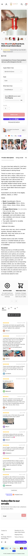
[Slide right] (25, 22)
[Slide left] (2, 22)
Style (4, 77)
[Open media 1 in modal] (14, 22)
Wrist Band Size (7, 86)
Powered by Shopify (21, 553)
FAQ (26, 158)
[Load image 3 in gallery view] (14, 38)
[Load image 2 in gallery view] (10, 38)
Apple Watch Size (8, 68)
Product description (8, 158)
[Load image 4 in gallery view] (17, 38)
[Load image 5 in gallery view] (21, 38)
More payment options (14, 122)
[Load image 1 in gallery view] (6, 38)
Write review (15, 315)
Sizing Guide (19, 158)
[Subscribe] (23, 515)
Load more (14, 490)
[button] (2, 4)
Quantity (5, 105)
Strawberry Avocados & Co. (12, 553)
